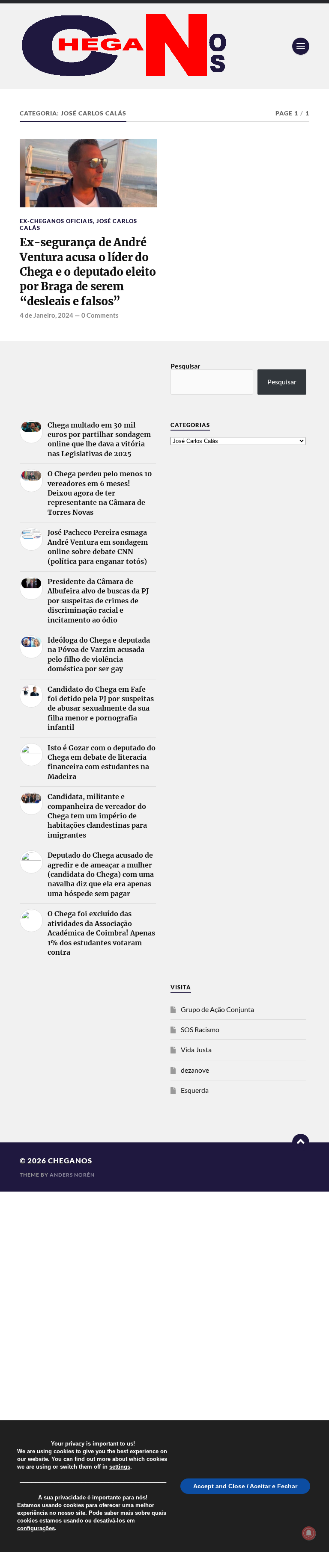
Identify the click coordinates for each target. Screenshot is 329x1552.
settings (119, 1466)
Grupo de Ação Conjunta (217, 1009)
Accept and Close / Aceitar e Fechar (245, 1486)
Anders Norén (72, 1174)
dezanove (195, 1070)
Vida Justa (196, 1049)
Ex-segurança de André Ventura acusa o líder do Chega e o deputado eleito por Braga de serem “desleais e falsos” (88, 272)
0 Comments (100, 315)
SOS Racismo (200, 1029)
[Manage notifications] (309, 1533)
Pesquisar (185, 366)
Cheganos (70, 1160)
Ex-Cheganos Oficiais (56, 221)
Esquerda (195, 1090)
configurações (36, 1528)
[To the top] (300, 1142)
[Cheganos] (164, 46)
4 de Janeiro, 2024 (46, 315)
